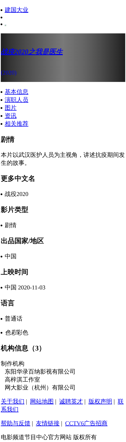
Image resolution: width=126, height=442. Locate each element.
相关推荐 (16, 123)
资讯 (11, 115)
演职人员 (16, 99)
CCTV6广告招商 (86, 423)
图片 (11, 107)
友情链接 (48, 423)
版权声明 (100, 401)
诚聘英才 (71, 401)
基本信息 (16, 92)
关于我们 (12, 401)
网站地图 (42, 401)
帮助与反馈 (15, 423)
